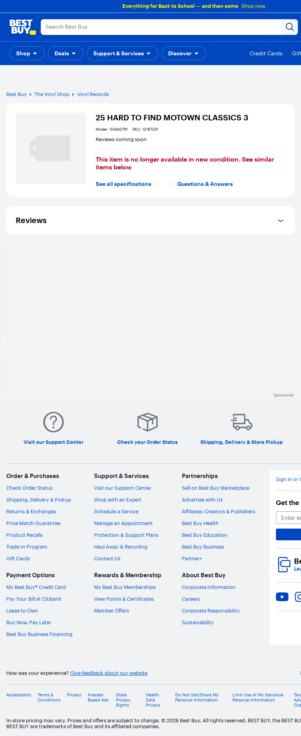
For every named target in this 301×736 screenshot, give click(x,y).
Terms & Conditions (49, 697)
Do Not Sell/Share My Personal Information (197, 697)
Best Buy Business (203, 546)
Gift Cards (18, 558)
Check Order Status (29, 488)
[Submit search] (290, 27)
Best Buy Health (200, 523)
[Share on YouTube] (282, 597)
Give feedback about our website (108, 673)
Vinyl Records (93, 94)
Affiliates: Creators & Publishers (218, 511)
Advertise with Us (202, 499)
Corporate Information (209, 587)
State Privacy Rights (123, 700)
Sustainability (198, 622)
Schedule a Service (116, 511)
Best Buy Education (204, 535)
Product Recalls (24, 535)
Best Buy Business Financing (39, 634)
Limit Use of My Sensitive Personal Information (257, 697)
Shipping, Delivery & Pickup (38, 499)
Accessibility (18, 695)
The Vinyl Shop (51, 94)
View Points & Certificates (124, 599)
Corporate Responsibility (211, 610)
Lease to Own (22, 610)
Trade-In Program (26, 546)
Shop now (253, 6)
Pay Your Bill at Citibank (34, 599)
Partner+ (192, 558)
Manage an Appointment (123, 523)
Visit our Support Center (122, 488)
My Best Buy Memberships (125, 587)
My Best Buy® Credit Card (36, 587)
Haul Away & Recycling (120, 546)
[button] (27, 53)
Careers (191, 599)
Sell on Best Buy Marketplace (215, 488)
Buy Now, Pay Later (28, 622)
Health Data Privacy (153, 700)
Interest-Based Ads (98, 697)
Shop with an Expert (117, 499)
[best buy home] (22, 27)
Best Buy (16, 94)
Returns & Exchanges (31, 511)
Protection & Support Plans (126, 535)
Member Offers (111, 610)
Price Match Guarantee (33, 523)
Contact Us (107, 558)
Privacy (74, 695)
